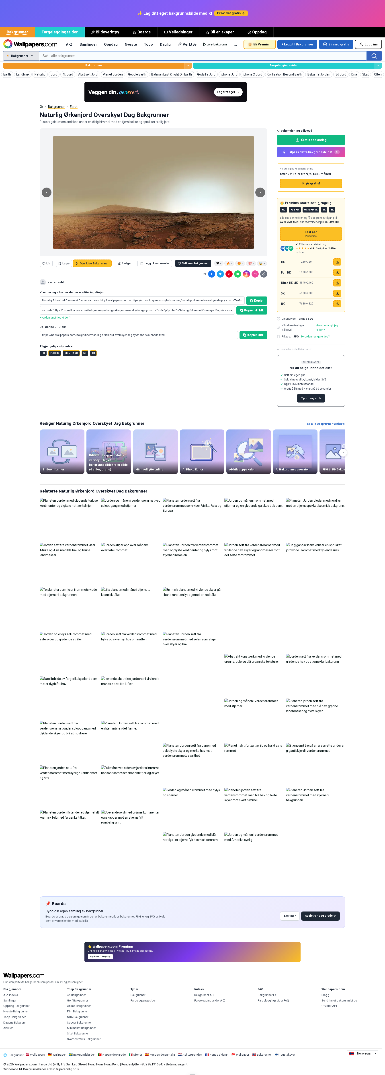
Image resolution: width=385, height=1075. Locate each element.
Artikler (8, 1028)
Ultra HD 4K (71, 353)
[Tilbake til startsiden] (30, 44)
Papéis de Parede (114, 1054)
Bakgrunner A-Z (204, 995)
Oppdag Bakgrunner (16, 1006)
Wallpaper (59, 1054)
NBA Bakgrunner (77, 1017)
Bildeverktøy (107, 32)
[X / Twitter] (220, 274)
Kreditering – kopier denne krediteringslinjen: (72, 292)
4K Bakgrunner (76, 995)
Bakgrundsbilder (84, 1054)
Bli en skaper (222, 32)
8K (93, 353)
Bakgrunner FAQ (268, 995)
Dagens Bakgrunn (14, 1022)
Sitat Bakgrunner (78, 1033)
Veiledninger (180, 32)
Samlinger (88, 44)
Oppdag (259, 32)
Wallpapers (37, 1054)
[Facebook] (211, 274)
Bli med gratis (338, 44)
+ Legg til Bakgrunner (297, 44)
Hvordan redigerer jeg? (315, 336)
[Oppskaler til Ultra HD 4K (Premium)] (337, 282)
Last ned (311, 234)
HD (43, 353)
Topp (148, 44)
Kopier (259, 300)
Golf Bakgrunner (77, 1000)
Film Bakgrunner (77, 1011)
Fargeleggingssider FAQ (273, 1000)
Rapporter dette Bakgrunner (296, 349)
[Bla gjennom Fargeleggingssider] (378, 66)
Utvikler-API (329, 1006)
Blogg (325, 995)
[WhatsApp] (237, 274)
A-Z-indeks (10, 995)
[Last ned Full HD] (337, 272)
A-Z (69, 44)
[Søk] (374, 56)
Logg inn (371, 44)
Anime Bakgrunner (79, 1006)
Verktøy (190, 44)
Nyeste (131, 44)
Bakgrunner (17, 32)
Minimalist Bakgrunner (81, 1028)
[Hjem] (41, 106)
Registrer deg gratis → (320, 915)
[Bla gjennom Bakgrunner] (188, 66)
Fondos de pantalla (162, 1054)
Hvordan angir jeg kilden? (55, 317)
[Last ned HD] (337, 262)
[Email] (255, 274)
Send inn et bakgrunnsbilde (339, 1000)
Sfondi (137, 1054)
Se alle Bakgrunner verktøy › (326, 423)
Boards (144, 32)
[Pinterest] (229, 274)
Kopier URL (255, 335)
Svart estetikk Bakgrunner (83, 1039)
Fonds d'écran (219, 1054)
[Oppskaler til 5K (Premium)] (337, 293)
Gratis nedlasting (314, 140)
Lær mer (290, 916)
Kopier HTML (254, 310)
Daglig (165, 44)
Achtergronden (192, 1054)
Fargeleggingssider (60, 32)
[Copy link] (263, 274)
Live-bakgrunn (217, 44)
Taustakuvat (287, 1054)
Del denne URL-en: (53, 327)
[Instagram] (246, 274)
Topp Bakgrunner (14, 1017)
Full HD (54, 353)
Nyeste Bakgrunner (15, 1011)
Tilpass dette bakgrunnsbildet (313, 152)
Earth (74, 106)
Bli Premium (262, 44)
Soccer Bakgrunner (79, 1022)
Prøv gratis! (311, 183)
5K (84, 353)
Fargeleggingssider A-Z (209, 1000)
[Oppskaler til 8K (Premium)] (337, 303)
